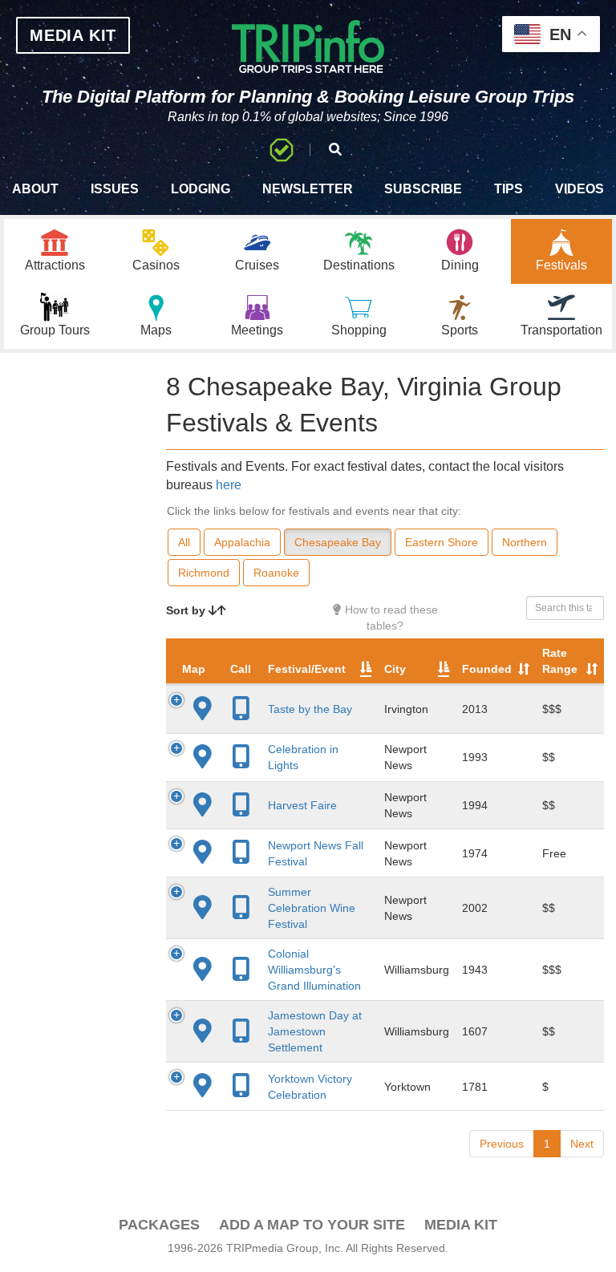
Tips (508, 189)
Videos (579, 189)
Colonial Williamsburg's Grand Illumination (314, 969)
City (395, 668)
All (184, 542)
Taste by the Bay (310, 709)
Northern (524, 542)
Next (582, 1143)
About (35, 189)
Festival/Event (307, 668)
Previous (502, 1143)
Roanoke (276, 572)
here (228, 485)
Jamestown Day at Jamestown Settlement (315, 1031)
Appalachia (242, 542)
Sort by (187, 610)
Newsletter (307, 189)
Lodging (200, 189)
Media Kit (460, 1225)
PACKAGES (159, 1225)
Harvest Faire (302, 805)
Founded (487, 668)
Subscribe (423, 189)
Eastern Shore (441, 542)
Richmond (203, 572)
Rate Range (560, 660)
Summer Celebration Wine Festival (311, 907)
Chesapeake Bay (337, 542)
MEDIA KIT (73, 35)
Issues (115, 189)
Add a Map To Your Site (312, 1225)
